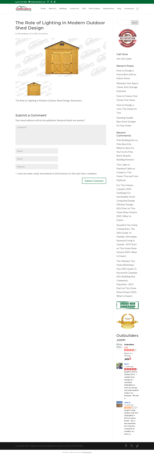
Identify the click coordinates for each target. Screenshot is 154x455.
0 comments (43, 34)
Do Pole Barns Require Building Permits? (125, 155)
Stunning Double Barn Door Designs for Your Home (126, 121)
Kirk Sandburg (23, 34)
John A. (127, 402)
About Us (52, 8)
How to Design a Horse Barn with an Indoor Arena (126, 74)
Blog (119, 8)
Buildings (63, 8)
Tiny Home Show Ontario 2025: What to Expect (126, 252)
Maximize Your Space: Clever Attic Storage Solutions (127, 87)
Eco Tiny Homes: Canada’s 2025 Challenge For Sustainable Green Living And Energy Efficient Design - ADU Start (125, 197)
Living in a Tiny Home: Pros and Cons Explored (127, 176)
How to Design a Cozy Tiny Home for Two (126, 109)
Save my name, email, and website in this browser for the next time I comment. (57, 173)
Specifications (108, 8)
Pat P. (126, 364)
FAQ (84, 8)
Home (43, 8)
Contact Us (74, 8)
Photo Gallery (94, 8)
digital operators (87, 452)
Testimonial (129, 8)
